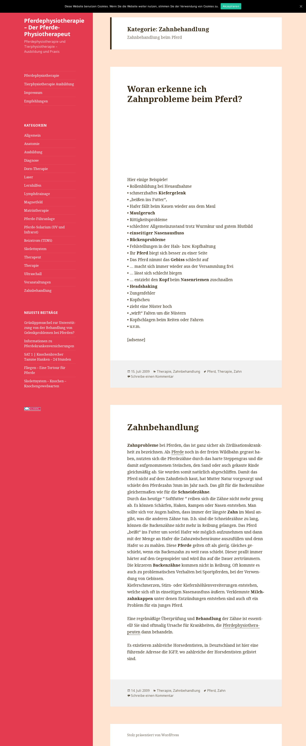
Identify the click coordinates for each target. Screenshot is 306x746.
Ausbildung (33, 152)
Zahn (238, 371)
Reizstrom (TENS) (38, 240)
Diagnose (31, 160)
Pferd (211, 371)
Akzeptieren (231, 6)
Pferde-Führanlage (39, 218)
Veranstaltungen (37, 282)
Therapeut (32, 257)
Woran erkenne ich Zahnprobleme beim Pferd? (184, 93)
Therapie (31, 265)
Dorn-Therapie (36, 168)
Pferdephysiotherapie (41, 75)
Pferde (177, 452)
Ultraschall (33, 274)
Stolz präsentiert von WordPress (153, 735)
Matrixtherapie (36, 210)
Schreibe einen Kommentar (152, 376)
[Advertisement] (196, 145)
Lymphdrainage (37, 193)
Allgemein (32, 135)
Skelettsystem (35, 249)
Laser (28, 177)
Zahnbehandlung (38, 290)
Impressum (33, 92)
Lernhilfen (32, 185)
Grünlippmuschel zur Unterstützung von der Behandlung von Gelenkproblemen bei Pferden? (50, 327)
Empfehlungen (36, 101)
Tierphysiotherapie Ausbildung (49, 84)
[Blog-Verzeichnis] (32, 408)
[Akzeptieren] (301, 6)
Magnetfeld (33, 202)
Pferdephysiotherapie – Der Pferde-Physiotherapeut (54, 27)
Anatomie (32, 143)
